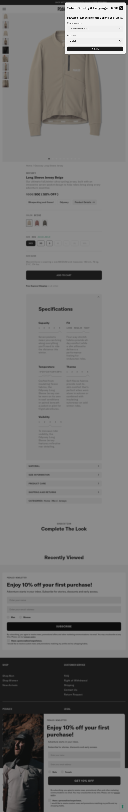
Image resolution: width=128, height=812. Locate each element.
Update (95, 49)
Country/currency (74, 23)
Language (71, 35)
